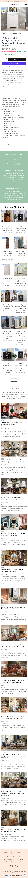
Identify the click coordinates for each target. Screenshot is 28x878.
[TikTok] (17, 866)
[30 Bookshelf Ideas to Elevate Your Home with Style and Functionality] (14, 705)
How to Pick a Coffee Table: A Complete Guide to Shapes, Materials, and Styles (13, 756)
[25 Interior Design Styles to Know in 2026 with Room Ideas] (14, 558)
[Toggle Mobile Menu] (2, 4)
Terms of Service (10, 862)
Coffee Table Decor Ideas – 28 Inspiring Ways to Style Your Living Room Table (12, 793)
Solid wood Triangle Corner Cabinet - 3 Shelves (7, 306)
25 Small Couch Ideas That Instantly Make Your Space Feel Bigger (13, 681)
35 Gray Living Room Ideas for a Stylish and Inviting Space (11, 498)
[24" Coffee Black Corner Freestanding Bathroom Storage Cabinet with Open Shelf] (20, 354)
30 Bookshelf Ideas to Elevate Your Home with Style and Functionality (12, 717)
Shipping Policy (17, 856)
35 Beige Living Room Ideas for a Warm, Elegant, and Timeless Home (13, 461)
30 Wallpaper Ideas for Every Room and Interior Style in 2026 (13, 534)
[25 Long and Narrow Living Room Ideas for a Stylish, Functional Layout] (14, 633)
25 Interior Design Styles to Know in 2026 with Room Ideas (13, 570)
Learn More (17, 164)
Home (3, 33)
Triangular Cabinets (16, 33)
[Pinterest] (15, 866)
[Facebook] (10, 866)
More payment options (14, 66)
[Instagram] (13, 866)
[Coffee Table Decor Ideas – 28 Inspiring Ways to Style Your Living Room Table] (14, 780)
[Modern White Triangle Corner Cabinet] (7, 269)
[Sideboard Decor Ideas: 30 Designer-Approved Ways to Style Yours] (14, 818)
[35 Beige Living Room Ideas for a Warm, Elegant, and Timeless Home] (14, 449)
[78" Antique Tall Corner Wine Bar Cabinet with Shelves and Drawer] (7, 243)
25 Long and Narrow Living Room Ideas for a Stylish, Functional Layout (13, 645)
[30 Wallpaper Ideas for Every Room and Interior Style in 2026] (14, 522)
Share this (6, 144)
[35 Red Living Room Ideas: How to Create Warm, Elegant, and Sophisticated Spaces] (14, 411)
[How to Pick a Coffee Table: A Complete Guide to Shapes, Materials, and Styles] (14, 743)
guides (3, 752)
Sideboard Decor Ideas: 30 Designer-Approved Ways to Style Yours (13, 830)
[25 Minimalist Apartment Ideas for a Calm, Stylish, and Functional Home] (14, 596)
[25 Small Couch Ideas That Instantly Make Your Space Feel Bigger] (14, 669)
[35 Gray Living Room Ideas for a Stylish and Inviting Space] (14, 486)
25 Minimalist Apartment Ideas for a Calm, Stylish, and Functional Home (13, 608)
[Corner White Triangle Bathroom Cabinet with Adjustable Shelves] (20, 269)
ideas (2, 420)
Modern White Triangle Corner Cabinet (7, 279)
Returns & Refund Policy (10, 859)
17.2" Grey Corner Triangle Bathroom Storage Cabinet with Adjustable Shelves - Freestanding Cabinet (20, 337)
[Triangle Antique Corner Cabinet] (20, 243)
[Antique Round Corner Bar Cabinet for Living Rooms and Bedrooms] (7, 216)
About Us (9, 856)
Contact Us (19, 862)
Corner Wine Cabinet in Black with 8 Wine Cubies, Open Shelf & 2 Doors (7, 335)
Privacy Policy (20, 859)
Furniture (8, 33)
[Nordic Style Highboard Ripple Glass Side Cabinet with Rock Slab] (20, 296)
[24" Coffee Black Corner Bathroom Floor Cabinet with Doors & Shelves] (20, 216)
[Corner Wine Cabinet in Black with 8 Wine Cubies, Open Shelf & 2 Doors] (7, 322)
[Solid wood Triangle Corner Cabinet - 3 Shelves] (7, 296)
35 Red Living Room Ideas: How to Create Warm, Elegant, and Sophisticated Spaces (12, 424)
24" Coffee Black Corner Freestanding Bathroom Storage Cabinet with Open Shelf (20, 367)
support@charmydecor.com (20, 1)
